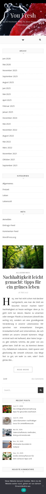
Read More (23, 369)
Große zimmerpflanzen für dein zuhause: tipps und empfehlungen (23, 457)
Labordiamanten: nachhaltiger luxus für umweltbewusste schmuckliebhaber (24, 422)
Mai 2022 (7, 141)
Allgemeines (8, 183)
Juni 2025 (7, 88)
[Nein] (43, 486)
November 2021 (10, 153)
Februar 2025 (9, 106)
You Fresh (23, 15)
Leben (5, 195)
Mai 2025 (7, 94)
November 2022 (10, 129)
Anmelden (7, 219)
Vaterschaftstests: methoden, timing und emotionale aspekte (24, 434)
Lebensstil (7, 201)
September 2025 (10, 76)
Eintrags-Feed (9, 225)
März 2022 (7, 147)
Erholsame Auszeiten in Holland (22, 445)
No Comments (37, 378)
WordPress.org (9, 237)
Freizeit (6, 189)
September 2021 (10, 165)
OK (23, 490)
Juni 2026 (7, 58)
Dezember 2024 (10, 118)
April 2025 (7, 100)
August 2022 (8, 135)
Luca (5, 378)
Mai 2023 (7, 123)
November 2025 (10, 70)
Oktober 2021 (9, 159)
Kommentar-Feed (10, 231)
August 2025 (8, 82)
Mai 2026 (7, 64)
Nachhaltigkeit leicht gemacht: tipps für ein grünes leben (23, 282)
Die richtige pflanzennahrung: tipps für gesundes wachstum (24, 410)
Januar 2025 (8, 112)
